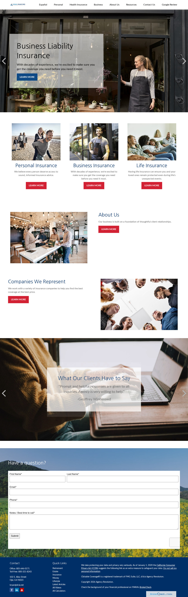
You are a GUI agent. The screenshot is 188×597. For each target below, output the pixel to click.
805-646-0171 (23, 569)
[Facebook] (12, 590)
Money (56, 578)
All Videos (57, 588)
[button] (43, 4)
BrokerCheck (145, 587)
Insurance (57, 575)
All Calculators (59, 591)
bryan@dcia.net (17, 585)
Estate (55, 572)
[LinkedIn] (17, 590)
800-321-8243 (25, 572)
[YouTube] (22, 590)
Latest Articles (59, 584)
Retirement (58, 568)
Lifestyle (56, 581)
